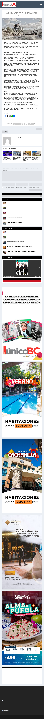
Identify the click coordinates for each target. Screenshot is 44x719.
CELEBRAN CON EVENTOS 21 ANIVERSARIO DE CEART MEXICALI (36, 158)
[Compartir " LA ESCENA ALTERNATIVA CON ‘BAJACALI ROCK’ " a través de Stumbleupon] (29, 124)
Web (30, 182)
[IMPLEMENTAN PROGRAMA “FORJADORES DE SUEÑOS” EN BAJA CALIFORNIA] (27, 153)
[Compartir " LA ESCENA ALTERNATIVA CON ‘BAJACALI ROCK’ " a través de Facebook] (14, 124)
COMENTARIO (4, 170)
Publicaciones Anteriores (22, 280)
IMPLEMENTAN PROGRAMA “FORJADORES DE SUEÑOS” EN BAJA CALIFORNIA (27, 159)
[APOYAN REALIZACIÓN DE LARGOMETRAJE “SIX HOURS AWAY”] (17, 153)
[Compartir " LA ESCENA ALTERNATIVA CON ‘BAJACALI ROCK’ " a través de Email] (31, 124)
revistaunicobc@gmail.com (17, 15)
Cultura (29, 15)
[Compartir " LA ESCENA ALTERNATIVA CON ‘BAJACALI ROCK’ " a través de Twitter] (16, 124)
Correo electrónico (19, 182)
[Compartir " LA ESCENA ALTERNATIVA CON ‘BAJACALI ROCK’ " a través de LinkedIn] (24, 124)
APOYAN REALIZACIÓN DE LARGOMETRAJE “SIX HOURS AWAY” (17, 158)
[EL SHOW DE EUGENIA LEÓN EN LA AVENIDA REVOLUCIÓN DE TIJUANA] (7, 153)
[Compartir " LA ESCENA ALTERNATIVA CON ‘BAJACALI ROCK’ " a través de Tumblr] (20, 124)
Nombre (4, 182)
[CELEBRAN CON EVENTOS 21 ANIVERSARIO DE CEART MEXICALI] (36, 153)
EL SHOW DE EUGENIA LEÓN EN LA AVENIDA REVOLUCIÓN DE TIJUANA (7, 158)
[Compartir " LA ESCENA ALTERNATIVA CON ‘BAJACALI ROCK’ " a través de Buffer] (27, 124)
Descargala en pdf (22, 278)
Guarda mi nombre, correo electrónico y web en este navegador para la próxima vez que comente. (21, 187)
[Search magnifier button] (41, 196)
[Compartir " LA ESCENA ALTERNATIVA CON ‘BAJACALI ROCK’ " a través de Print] (33, 124)
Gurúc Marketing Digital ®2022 (18, 717)
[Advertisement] (11, 676)
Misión (40, 717)
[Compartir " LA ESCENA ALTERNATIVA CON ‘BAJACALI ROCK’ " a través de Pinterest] (22, 124)
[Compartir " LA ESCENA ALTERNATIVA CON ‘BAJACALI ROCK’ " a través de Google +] (18, 124)
